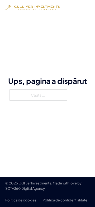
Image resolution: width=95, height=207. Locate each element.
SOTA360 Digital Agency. (25, 188)
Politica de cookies (20, 200)
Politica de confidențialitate (65, 200)
